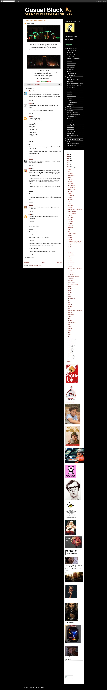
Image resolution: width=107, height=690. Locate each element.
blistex (69, 286)
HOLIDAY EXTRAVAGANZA (74, 58)
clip (69, 250)
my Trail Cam (70, 52)
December (71, 168)
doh (69, 201)
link (69, 318)
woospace (69, 137)
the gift (69, 193)
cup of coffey (70, 81)
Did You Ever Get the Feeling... (74, 85)
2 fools (31, 205)
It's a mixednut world (72, 102)
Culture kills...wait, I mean (73, 79)
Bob (30, 91)
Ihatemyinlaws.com (71, 63)
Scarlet (31, 159)
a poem (70, 235)
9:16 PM (31, 113)
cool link (70, 207)
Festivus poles (71, 189)
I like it (69, 256)
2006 (68, 166)
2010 (68, 158)
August (70, 345)
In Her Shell (69, 100)
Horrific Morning (72, 274)
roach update (71, 272)
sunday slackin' (72, 322)
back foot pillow (72, 213)
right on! (70, 304)
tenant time (71, 278)
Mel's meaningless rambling (73, 114)
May (69, 351)
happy (69, 169)
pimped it (70, 280)
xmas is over (71, 175)
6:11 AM (31, 191)
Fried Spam (69, 94)
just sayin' (70, 199)
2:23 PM (31, 229)
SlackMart (69, 61)
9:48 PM (31, 141)
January (70, 359)
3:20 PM (31, 254)
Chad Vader (71, 195)
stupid (69, 326)
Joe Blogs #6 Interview (73, 276)
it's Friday (70, 191)
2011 (68, 156)
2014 (68, 154)
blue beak (69, 71)
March (70, 355)
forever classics (72, 211)
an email (70, 260)
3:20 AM (31, 165)
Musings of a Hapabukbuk (73, 112)
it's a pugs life (70, 104)
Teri (69, 231)
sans (69, 302)
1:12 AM (31, 156)
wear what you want (73, 284)
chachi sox (69, 77)
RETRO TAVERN (71, 54)
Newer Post (26, 262)
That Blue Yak (70, 129)
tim (69, 229)
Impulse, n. (69, 98)
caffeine (70, 239)
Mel (30, 168)
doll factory (70, 183)
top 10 (69, 334)
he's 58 (70, 197)
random (70, 215)
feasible (70, 266)
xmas (69, 177)
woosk (68, 141)
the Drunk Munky (71, 87)
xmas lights (71, 254)
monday (70, 328)
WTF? (69, 324)
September (71, 343)
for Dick (70, 270)
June (69, 349)
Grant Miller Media (71, 96)
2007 (68, 164)
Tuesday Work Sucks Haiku (75, 209)
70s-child (69, 118)
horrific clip (70, 225)
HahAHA (70, 181)
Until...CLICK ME (69, 402)
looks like (70, 227)
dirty (30, 103)
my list (69, 294)
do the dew (70, 264)
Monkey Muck (70, 110)
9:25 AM (31, 211)
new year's (70, 173)
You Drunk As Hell (71, 145)
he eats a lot (71, 262)
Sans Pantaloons (71, 120)
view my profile (69, 39)
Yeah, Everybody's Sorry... (73, 143)
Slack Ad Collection (71, 50)
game (69, 296)
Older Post (59, 262)
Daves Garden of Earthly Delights (75, 83)
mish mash (69, 108)
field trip (70, 219)
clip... (69, 171)
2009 (68, 160)
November (71, 339)
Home (43, 262)
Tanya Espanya (70, 127)
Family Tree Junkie (71, 89)
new (69, 300)
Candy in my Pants (71, 75)
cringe (69, 330)
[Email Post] (59, 84)
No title (70, 223)
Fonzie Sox (69, 92)
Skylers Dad (70, 122)
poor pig (70, 312)
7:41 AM (31, 202)
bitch (69, 203)
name (69, 290)
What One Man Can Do (72, 135)
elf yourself (70, 217)
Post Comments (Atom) (36, 265)
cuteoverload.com (71, 67)
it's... (69, 336)
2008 (68, 162)
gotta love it (71, 314)
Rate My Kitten (70, 69)
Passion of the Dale (71, 116)
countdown (70, 221)
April (69, 353)
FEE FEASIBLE (71, 56)
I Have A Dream (72, 233)
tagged (69, 258)
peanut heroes (71, 282)
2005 (68, 361)
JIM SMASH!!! (70, 106)
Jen (30, 116)
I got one (70, 179)
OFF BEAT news (71, 65)
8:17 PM (31, 100)
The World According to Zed (73, 139)
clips (69, 248)
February (70, 357)
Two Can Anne (70, 133)
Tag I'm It (70, 205)
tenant (69, 316)
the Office (70, 252)
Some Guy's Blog (71, 125)
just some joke (71, 185)
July (69, 347)
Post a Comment (29, 257)
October (70, 341)
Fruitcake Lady (71, 187)
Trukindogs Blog (71, 131)
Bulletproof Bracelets (72, 73)
